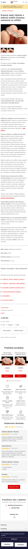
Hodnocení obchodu (14, 423)
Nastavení (14, 539)
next (27, 362)
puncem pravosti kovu (7, 198)
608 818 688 (15, 508)
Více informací (4, 307)
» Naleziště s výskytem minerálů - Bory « (13, 287)
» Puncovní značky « (8, 300)
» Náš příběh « (6, 295)
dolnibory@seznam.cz (15, 505)
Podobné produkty (18, 330)
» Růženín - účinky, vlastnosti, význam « (13, 279)
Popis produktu (7, 330)
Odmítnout (7, 544)
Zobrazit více (14, 487)
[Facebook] (14, 517)
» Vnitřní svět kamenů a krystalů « (11, 291)
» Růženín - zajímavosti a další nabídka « (13, 283)
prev (1, 362)
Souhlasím (21, 544)
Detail (6, 376)
